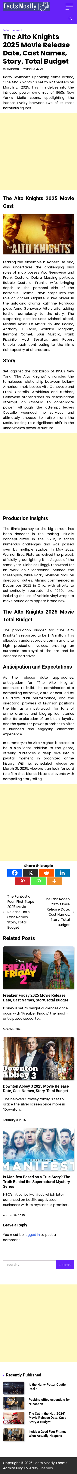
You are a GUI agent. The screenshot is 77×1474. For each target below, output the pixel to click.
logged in (32, 1234)
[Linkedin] (62, 873)
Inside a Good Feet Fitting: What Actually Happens (47, 1434)
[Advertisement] (38, 151)
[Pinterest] (22, 881)
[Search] (70, 18)
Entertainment (12, 30)
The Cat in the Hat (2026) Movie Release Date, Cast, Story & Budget (48, 1418)
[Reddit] (46, 873)
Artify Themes (41, 1468)
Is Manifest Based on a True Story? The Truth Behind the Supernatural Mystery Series (36, 1181)
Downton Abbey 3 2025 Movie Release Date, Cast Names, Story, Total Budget (36, 1088)
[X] (30, 873)
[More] (54, 881)
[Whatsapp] (38, 881)
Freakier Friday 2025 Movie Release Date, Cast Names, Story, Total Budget (35, 997)
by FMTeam (11, 69)
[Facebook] (14, 873)
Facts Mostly (44, 1462)
